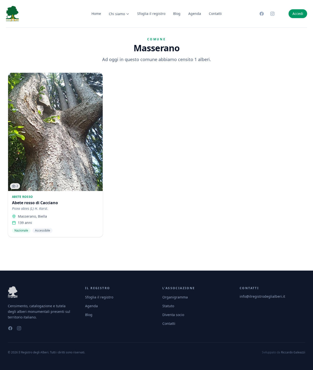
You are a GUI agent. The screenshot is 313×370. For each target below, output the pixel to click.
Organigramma (175, 297)
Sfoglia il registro (151, 13)
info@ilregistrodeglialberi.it (262, 296)
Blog (176, 13)
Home (96, 13)
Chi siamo (117, 13)
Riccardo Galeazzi (293, 352)
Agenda (194, 13)
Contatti (215, 13)
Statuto (168, 306)
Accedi (297, 13)
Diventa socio (173, 314)
